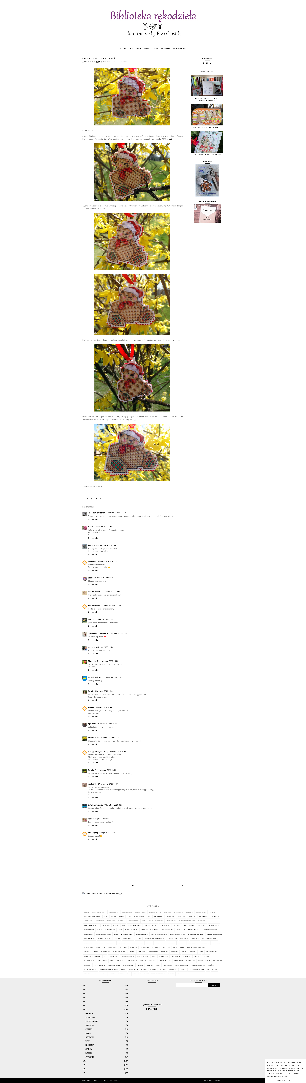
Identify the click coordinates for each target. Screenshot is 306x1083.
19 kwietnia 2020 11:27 (119, 752)
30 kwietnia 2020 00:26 (114, 805)
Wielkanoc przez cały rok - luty (207, 127)
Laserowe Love (172, 938)
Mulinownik (156, 947)
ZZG (178, 974)
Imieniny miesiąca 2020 (210, 929)
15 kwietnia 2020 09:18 (116, 513)
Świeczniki (87, 965)
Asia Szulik (167, 912)
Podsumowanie (153, 952)
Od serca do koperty (91, 952)
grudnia (89, 1013)
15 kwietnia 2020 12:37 (107, 562)
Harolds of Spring (167, 929)
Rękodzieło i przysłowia (92, 956)
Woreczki (144, 969)
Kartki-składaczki (104, 938)
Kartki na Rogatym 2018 (159, 934)
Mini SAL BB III (100, 947)
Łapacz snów (110, 943)
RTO (105, 956)
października (91, 1021)
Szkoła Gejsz (217, 960)
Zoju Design (137, 974)
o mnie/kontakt (179, 48)
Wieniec (123, 969)
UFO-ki (158, 965)
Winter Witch (133, 969)
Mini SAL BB (216, 943)
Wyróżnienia (173, 969)
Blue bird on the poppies (92, 916)
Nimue (175, 947)
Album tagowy (114, 912)
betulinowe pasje (95, 805)
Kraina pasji (93, 833)
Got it (291, 1080)
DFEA (123, 925)
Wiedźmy (211, 965)
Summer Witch (178, 960)
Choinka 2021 (192, 916)
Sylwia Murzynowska (97, 633)
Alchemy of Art (140, 912)
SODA (111, 960)
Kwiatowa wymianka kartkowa (154, 938)
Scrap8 (154, 956)
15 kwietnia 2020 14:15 (104, 619)
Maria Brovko (160, 943)
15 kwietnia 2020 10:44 (103, 527)
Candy (149, 916)
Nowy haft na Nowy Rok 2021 (196, 947)
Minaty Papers (193, 943)
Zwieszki (171, 974)
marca (88, 1049)
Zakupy (96, 974)
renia (90, 647)
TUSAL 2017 (140, 965)
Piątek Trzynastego (119, 952)
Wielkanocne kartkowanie (109, 969)
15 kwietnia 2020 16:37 (113, 677)
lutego (89, 1053)
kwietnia (89, 1045)
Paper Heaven (105, 952)
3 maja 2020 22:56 (107, 833)
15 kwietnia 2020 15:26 (103, 647)
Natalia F (92, 770)
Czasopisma (202, 921)
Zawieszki (123, 62)
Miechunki (181, 943)
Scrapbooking (175, 956)
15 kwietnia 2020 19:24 (105, 707)
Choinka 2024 (88, 921)
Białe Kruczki (200, 912)
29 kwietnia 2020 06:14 (108, 784)
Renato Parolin (211, 952)
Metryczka (171, 943)
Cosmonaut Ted (133, 921)
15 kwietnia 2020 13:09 (110, 592)
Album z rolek (127, 912)
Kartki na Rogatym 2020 (195, 934)
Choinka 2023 (215, 916)
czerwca (89, 1037)
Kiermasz (117, 938)
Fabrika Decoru (165, 925)
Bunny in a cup (139, 916)
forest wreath (89, 929)
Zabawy (214, 969)
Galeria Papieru (110, 929)
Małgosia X (93, 661)
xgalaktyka (93, 784)
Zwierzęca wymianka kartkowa (154, 974)
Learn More (281, 1080)
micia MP (92, 562)
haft (120, 929)
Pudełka (193, 952)
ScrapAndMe (163, 956)
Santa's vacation (142, 956)
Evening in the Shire (150, 925)
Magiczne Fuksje (137, 943)
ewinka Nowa (94, 738)
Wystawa (183, 969)
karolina (91, 545)
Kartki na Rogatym (142, 934)
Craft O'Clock (171, 921)
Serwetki (206, 956)
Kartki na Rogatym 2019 (177, 934)
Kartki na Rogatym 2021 (214, 934)
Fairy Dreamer (189, 925)
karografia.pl (218, 1080)
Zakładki (87, 974)
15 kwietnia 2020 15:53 (108, 661)
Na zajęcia (166, 947)
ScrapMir (197, 956)
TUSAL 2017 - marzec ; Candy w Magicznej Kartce (207, 99)
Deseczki (115, 925)
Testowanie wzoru (114, 965)
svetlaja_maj (190, 960)
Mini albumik (205, 943)
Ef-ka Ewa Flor (94, 605)
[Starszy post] (182, 886)
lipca (88, 1033)
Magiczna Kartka (123, 943)
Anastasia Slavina (155, 912)
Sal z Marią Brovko (127, 956)
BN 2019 (121, 916)
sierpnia (89, 1029)
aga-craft (92, 724)
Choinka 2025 (100, 921)
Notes (182, 947)
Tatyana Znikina (99, 965)
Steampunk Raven (164, 960)
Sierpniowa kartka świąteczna (207, 155)
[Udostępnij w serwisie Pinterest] (101, 499)
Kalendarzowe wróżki (103, 934)
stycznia (89, 1057)
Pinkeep (132, 952)
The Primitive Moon (96, 513)
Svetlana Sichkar (204, 960)
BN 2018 (113, 916)
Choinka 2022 (203, 916)
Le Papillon (184, 938)
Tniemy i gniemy (128, 965)
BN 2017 (106, 916)
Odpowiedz (93, 519)
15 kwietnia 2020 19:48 (107, 724)
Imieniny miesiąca (193, 929)
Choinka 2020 (112, 62)
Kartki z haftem (89, 938)
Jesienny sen (88, 934)
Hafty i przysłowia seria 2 (149, 929)
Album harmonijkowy (99, 912)
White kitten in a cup (198, 965)
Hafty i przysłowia (131, 929)
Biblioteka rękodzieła (104, 1080)
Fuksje (99, 929)
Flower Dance (214, 925)
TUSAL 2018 (150, 965)
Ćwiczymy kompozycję (91, 925)
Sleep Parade (102, 960)
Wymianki (163, 969)
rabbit (201, 952)
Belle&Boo (189, 912)
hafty (138, 48)
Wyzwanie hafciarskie (196, 969)
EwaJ (90, 691)
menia (91, 619)
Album (86, 912)
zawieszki (165, 48)
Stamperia (152, 960)
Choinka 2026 (111, 921)
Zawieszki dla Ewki (124, 974)
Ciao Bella (121, 921)
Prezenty (164, 952)
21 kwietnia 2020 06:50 (106, 770)
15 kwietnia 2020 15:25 (117, 633)
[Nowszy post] (83, 886)
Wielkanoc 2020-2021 (90, 969)
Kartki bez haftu (127, 934)
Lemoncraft (195, 938)
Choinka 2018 (158, 916)
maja (87, 1041)
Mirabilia (123, 947)
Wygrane (153, 969)
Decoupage (105, 925)
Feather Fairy (201, 925)
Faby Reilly (177, 925)
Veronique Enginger (181, 965)
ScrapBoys (187, 956)
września (89, 1025)
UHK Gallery (168, 965)
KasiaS (91, 707)
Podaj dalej (141, 952)
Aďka (90, 527)
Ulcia (90, 819)
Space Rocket (120, 960)
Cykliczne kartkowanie (187, 921)
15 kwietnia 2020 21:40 (110, 738)
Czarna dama (94, 592)
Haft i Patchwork (95, 677)
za (208, 969)
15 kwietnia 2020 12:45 (104, 578)
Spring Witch (132, 960)
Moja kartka (144, 947)
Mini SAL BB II (88, 947)
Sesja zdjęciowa (89, 960)
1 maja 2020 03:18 (101, 819)
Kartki (116, 934)
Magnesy (149, 943)
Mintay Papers (112, 947)
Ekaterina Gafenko (134, 925)
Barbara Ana (178, 912)
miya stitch (133, 947)
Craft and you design (156, 921)
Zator (103, 974)
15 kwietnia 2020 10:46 (106, 545)
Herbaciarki (181, 929)
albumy (147, 48)
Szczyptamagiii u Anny (98, 752)
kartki (155, 48)
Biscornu (212, 912)
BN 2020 (129, 916)
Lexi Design (88, 943)
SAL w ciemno (113, 956)
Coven (144, 921)
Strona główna (126, 48)
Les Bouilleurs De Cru (209, 938)
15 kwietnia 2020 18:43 (104, 691)
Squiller (143, 960)
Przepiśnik (174, 952)
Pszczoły (184, 952)
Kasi (170, 139)
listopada (90, 1017)
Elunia (90, 578)
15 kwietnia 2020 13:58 (111, 605)
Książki (138, 938)
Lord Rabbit (99, 943)
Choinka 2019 (170, 916)
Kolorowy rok (128, 938)
